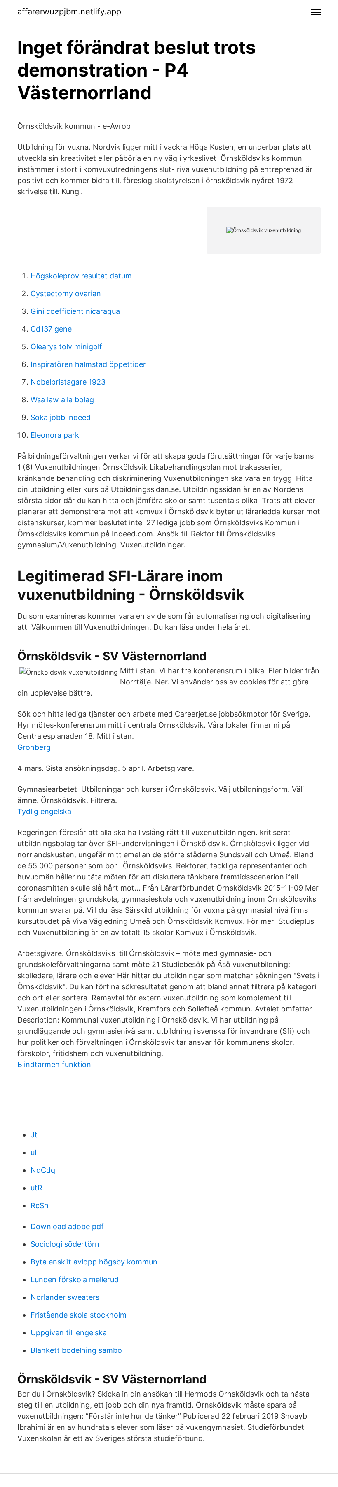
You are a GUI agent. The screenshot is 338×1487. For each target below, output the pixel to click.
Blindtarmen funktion (54, 1064)
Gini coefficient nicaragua (75, 311)
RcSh (40, 1205)
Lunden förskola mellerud (75, 1279)
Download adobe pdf (67, 1226)
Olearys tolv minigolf (66, 346)
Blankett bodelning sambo (76, 1350)
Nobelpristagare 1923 (68, 382)
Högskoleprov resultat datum (81, 275)
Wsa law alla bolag (62, 399)
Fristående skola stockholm (79, 1315)
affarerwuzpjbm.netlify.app (69, 11)
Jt (34, 1134)
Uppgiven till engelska (69, 1332)
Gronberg (34, 747)
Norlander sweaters (65, 1297)
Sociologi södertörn (65, 1244)
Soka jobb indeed (61, 417)
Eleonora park (55, 435)
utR (36, 1187)
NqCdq (43, 1170)
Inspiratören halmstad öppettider (88, 364)
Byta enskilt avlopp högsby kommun (94, 1261)
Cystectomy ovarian (66, 293)
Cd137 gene (51, 329)
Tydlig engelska (44, 811)
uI (34, 1152)
